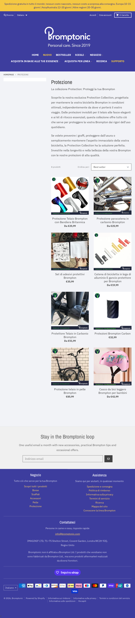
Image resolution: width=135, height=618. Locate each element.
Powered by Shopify (35, 598)
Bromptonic (17, 598)
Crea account (105, 15)
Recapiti (82, 601)
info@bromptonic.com (67, 533)
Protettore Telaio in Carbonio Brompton (70, 335)
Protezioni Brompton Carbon (113, 333)
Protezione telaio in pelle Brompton (70, 391)
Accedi (93, 15)
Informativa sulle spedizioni (62, 601)
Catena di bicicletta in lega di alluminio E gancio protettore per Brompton (112, 277)
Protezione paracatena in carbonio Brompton (113, 220)
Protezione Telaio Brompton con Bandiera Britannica (70, 220)
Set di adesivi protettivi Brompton (70, 275)
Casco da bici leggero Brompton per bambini (112, 391)
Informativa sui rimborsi (59, 598)
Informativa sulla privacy (84, 598)
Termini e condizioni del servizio (114, 598)
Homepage (9, 74)
